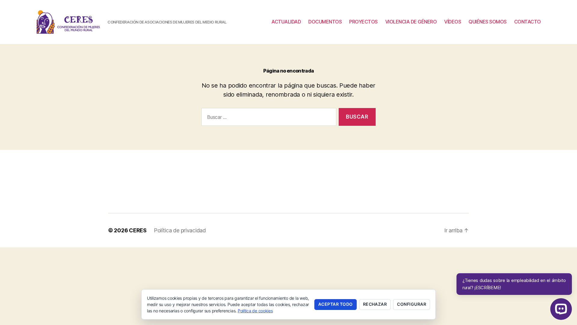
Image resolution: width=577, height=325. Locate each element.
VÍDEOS (452, 22)
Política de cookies (255, 310)
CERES (138, 230)
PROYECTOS (363, 22)
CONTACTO (527, 22)
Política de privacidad (180, 230)
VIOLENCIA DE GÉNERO (411, 22)
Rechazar (375, 304)
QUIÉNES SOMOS (488, 22)
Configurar (411, 304)
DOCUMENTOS (325, 22)
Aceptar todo (335, 304)
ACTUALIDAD (286, 22)
